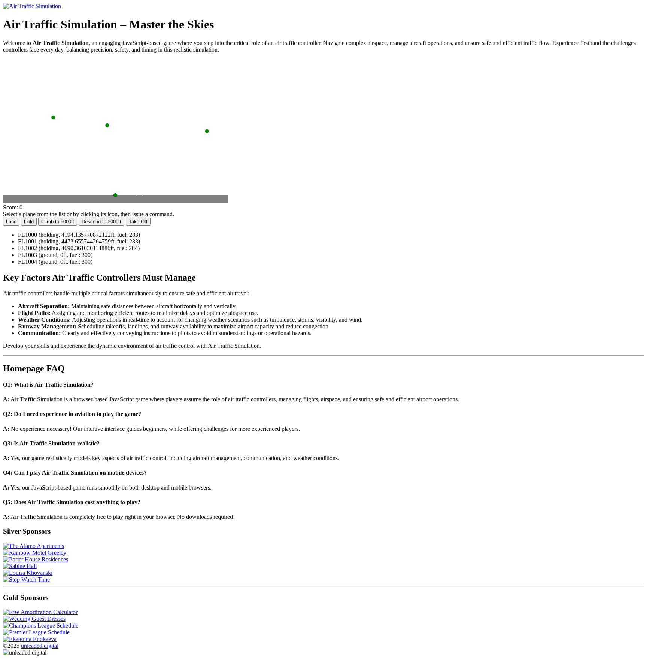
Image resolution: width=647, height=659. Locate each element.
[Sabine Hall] (20, 566)
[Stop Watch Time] (26, 579)
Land (11, 221)
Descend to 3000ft (101, 221)
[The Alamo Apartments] (33, 546)
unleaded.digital (39, 646)
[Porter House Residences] (35, 559)
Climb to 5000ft (57, 221)
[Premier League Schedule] (36, 632)
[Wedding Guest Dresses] (34, 619)
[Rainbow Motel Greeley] (34, 552)
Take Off (138, 221)
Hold (29, 221)
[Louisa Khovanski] (27, 573)
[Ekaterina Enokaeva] (30, 639)
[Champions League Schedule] (40, 625)
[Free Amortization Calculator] (40, 612)
